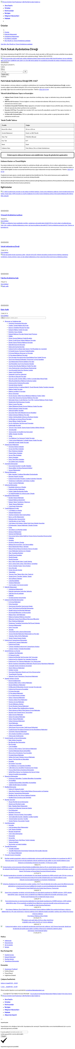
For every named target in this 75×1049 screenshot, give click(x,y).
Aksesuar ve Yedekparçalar (13, 321)
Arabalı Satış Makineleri (12, 444)
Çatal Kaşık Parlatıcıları (15, 506)
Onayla (4, 1036)
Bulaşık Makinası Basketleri (17, 500)
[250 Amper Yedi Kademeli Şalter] (37, 928)
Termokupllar (13, 429)
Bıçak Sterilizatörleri (15, 680)
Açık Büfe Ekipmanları (11, 463)
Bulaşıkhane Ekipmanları (12, 495)
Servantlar (12, 838)
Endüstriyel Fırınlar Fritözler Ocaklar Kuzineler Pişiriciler (25, 478)
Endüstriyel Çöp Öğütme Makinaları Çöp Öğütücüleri (25, 661)
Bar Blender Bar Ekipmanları (17, 742)
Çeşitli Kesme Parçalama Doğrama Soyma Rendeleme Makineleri (28, 729)
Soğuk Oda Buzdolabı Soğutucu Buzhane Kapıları (23, 417)
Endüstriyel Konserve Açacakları (18, 689)
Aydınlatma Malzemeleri (16, 589)
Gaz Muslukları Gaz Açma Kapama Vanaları (21, 364)
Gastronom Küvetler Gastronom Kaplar (21, 606)
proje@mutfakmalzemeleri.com (35, 990)
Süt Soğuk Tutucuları (15, 763)
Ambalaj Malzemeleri (15, 512)
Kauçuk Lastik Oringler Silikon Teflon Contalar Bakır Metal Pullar (28, 378)
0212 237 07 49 (44, 89)
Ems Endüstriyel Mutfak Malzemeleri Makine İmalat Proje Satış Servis (51, 993)
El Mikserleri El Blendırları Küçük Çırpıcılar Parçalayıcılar (25, 687)
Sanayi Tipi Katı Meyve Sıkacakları (19, 759)
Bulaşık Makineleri (10, 957)
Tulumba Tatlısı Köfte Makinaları (18, 636)
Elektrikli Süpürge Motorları (17, 344)
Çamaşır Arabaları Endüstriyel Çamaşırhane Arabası (24, 646)
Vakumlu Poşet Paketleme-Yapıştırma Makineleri (23, 676)
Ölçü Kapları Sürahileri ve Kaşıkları (19, 733)
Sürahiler (11, 761)
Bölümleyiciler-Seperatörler (17, 519)
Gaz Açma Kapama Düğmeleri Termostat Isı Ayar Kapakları (26, 359)
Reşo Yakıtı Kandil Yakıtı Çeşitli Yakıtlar (20, 561)
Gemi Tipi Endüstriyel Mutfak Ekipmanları (21, 608)
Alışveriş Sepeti (11, 1015)
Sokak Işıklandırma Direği (10, 246)
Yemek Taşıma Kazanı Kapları (17, 638)
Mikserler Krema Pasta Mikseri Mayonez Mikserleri (24, 619)
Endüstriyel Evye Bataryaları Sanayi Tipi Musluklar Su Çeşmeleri (28, 349)
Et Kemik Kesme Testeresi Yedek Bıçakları (21, 351)
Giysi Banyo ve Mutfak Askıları (18, 529)
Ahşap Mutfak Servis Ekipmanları (18, 802)
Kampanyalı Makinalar (15, 534)
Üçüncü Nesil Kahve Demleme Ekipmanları (21, 770)
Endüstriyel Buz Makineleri (17, 489)
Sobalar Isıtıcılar (13, 670)
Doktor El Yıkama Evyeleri (16, 789)
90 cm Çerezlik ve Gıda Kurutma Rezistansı (37, 905)
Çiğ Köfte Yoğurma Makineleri (18, 731)
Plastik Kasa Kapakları (15, 555)
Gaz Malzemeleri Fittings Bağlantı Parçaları (21, 361)
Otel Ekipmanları (10, 823)
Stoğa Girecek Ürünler (15, 570)
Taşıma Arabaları (13, 842)
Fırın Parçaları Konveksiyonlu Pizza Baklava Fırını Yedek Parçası (27, 357)
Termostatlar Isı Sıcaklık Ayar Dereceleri (21, 432)
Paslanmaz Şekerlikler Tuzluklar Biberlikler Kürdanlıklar (25, 778)
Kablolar (11, 595)
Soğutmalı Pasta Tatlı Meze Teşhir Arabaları (22, 840)
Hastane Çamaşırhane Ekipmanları (19, 793)
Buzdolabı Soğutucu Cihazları (17, 487)
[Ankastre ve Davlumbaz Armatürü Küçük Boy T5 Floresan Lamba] (37, 860)
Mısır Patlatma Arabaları (16, 451)
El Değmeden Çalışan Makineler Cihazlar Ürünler (23, 525)
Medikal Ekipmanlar (10, 787)
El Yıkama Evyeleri (14, 655)
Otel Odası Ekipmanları (15, 833)
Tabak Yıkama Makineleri (16, 504)
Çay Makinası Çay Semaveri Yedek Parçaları (22, 438)
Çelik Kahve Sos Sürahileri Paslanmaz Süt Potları (23, 767)
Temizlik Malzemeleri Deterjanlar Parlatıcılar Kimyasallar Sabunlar (28, 850)
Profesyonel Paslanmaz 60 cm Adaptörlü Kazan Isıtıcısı (37, 896)
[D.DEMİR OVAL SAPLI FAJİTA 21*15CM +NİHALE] (37, 920)
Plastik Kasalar (13, 557)
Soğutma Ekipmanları (11, 485)
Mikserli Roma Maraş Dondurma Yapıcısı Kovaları (23, 548)
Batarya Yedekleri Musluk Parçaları (19, 327)
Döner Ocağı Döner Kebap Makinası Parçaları (22, 340)
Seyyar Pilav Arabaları (15, 455)
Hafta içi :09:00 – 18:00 (9, 983)
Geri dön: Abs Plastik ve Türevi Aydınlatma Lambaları (17, 44)
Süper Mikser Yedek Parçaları (17, 421)
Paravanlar (12, 836)
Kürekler (11, 540)
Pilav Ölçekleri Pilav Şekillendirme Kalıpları (21, 708)
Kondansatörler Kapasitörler (17, 597)
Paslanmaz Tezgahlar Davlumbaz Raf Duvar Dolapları (24, 623)
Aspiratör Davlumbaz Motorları (18, 323)
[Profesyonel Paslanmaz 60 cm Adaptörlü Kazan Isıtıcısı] (37, 894)
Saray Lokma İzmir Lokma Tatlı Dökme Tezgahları (23, 563)
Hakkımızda (8, 940)
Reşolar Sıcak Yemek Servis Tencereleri (20, 712)
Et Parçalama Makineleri (16, 693)
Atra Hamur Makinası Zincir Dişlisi (37, 916)
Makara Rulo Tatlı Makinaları (17, 614)
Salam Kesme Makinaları (16, 714)
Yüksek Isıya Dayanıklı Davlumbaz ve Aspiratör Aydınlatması (37, 879)
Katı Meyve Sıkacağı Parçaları (17, 376)
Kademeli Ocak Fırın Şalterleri (17, 374)
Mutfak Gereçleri (10, 799)
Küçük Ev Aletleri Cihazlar (16, 542)
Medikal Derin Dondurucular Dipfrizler (20, 797)
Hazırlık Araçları (9, 955)
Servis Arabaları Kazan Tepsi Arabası (20, 566)
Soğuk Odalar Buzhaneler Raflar (18, 491)
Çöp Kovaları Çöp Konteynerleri (18, 585)
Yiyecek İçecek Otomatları (13, 855)
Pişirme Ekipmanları (10, 472)
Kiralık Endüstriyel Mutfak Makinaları (20, 610)
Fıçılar (10, 527)
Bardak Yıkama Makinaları (16, 497)
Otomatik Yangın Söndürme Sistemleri (20, 665)
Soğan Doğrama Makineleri (17, 721)
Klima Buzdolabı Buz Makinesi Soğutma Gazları (22, 381)
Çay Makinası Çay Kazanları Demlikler (20, 765)
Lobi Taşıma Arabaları (15, 829)
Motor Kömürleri (14, 393)
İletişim (7, 13)
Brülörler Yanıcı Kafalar (15, 332)
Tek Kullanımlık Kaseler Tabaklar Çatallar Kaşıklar (23, 816)
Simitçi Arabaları (13, 457)
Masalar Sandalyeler (15, 831)
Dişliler (11, 336)
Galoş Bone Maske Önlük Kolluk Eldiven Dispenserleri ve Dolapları (28, 791)
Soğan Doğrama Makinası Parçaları (19, 415)
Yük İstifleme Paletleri (15, 578)
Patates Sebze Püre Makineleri (18, 699)
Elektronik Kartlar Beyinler (17, 347)
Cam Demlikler (13, 746)
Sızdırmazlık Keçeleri (15, 425)
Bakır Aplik (5, 309)
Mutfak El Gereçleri (14, 812)
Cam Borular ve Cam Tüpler (17, 521)
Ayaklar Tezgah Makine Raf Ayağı (18, 325)
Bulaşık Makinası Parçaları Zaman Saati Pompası (23, 334)
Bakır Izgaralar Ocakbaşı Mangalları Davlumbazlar (23, 474)
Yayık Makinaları (13, 723)
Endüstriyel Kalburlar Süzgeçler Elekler (20, 808)
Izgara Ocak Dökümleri (15, 372)
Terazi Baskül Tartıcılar (15, 674)
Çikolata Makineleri (14, 582)
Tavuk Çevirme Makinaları (16, 483)
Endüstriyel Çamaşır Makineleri (18, 642)
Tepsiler (11, 629)
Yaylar (10, 436)
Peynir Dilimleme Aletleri (16, 704)
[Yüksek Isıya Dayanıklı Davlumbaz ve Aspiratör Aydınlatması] (37, 877)
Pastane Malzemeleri (15, 625)
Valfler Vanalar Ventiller (16, 434)
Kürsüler (11, 825)
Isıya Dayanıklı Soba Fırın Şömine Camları (21, 370)
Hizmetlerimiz (9, 943)
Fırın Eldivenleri (13, 810)
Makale (7, 18)
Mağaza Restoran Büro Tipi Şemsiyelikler (21, 544)
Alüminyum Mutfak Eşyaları (17, 804)
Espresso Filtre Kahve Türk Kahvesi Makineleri (23, 748)
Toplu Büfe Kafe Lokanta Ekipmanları (20, 631)
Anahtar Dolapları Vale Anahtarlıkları (19, 514)
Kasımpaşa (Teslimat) (11, 969)
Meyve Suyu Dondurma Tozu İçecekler (20, 753)
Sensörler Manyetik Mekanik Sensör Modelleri (22, 412)
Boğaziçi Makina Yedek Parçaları (18, 330)
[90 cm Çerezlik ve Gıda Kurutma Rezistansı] (37, 903)
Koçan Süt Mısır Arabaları (16, 449)
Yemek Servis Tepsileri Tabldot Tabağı (20, 576)
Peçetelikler (12, 780)
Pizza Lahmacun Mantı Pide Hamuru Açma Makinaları (24, 710)
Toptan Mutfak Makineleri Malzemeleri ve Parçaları (24, 634)
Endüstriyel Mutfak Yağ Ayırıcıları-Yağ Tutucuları (23, 657)
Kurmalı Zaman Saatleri (15, 385)
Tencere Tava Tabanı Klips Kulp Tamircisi (21, 574)
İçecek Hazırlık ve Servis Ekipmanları (15, 738)
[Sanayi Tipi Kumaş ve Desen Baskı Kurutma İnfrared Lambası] (37, 869)
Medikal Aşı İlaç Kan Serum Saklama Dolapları (22, 795)
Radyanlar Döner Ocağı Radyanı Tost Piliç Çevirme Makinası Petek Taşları (31, 400)
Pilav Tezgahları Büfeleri (16, 553)
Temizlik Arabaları (14, 848)
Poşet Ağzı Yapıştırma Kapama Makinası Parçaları (23, 398)
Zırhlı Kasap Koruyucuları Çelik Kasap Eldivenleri (23, 727)
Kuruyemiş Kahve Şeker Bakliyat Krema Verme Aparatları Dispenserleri (30, 536)
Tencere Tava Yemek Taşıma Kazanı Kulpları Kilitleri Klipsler (26, 427)
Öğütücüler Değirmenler (16, 736)
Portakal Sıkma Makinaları (16, 755)
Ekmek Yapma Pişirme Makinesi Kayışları (21, 342)
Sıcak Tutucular (13, 627)
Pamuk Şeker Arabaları (15, 453)
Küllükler (11, 538)
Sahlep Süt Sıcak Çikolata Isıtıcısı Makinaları (22, 757)
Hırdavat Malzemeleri (15, 532)
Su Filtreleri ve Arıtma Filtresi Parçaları (20, 419)
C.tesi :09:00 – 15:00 (9, 986)
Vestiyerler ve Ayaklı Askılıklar (18, 844)
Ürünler (8, 8)
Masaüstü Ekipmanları (11, 776)
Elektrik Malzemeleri (11, 587)
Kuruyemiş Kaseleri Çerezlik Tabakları (20, 466)
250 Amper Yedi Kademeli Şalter (37, 930)
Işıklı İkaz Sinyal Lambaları (16, 593)
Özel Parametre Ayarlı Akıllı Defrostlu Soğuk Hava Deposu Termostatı (38, 888)
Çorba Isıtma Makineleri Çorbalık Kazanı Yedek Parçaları (25, 440)
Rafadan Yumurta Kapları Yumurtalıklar (20, 814)
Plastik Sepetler (13, 559)
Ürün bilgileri (4, 221)
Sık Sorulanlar (9, 945)
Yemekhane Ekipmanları (12, 961)
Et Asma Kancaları (14, 691)
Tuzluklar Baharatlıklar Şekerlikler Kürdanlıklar (22, 782)
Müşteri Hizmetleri (12, 16)
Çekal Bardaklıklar (14, 580)
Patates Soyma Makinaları (16, 702)
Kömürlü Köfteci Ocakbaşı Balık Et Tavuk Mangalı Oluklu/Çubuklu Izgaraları (31, 387)
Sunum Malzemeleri (14, 470)
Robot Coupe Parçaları (15, 404)
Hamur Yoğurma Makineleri (17, 697)
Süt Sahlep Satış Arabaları (16, 461)
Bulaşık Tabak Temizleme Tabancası (19, 502)
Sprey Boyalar (13, 568)
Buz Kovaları (12, 744)
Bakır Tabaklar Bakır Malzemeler (18, 806)
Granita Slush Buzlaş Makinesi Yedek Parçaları (22, 366)
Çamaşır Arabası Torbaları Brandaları (19, 648)
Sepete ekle (5, 74)
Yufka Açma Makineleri (15, 725)
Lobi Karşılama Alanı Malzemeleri (18, 827)
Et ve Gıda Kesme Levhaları (17, 695)
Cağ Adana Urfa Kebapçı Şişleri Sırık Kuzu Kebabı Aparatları (27, 523)
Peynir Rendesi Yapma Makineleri (19, 706)
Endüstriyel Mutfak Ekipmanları (14, 600)
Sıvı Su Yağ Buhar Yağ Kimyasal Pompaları (21, 423)
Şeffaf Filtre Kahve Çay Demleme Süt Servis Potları (24, 772)
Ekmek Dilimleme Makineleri (17, 685)
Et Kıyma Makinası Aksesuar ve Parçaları (21, 353)
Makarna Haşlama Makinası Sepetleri (20, 617)
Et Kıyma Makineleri (15, 602)
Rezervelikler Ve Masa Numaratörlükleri (20, 468)
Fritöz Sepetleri (13, 604)
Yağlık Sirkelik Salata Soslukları (18, 785)
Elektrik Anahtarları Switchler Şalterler (20, 591)
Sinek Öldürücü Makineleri (17, 668)
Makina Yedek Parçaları (15, 389)
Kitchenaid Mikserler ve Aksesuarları (20, 612)
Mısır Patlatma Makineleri (16, 621)
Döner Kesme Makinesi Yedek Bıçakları (20, 338)
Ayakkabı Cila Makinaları (16, 653)
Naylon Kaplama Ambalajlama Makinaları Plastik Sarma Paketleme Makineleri (31, 663)
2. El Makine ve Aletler (15, 510)
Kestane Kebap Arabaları (16, 446)
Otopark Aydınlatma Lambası (11, 215)
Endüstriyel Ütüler (14, 644)
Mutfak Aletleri (9, 959)
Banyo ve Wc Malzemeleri (16, 517)
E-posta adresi (5, 1032)
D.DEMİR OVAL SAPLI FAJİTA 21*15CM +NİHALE (37, 922)
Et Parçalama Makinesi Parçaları (18, 355)
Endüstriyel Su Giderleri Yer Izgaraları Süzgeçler (23, 659)
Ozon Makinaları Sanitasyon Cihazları (20, 551)
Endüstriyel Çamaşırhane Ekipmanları (16, 640)
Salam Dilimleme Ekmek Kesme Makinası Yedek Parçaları (25, 406)
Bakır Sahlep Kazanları (15, 740)
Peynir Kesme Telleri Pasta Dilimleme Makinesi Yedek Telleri (27, 395)
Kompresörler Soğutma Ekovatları (19, 383)
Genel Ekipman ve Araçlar (12, 651)
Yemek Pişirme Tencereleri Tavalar (19, 821)
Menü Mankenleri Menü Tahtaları (19, 546)
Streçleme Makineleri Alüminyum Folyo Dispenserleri (24, 672)
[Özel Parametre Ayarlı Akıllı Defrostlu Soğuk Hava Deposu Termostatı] (37, 886)
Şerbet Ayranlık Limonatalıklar (18, 774)
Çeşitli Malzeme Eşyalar (12, 508)
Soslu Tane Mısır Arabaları (16, 459)
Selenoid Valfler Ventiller (16, 410)
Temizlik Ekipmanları (11, 846)
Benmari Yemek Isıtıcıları (16, 476)
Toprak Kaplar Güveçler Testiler (18, 819)
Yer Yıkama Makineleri (15, 853)
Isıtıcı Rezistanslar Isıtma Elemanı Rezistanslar (22, 368)
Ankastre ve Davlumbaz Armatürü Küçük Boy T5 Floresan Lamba (37, 862)
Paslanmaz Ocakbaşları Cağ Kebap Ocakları (22, 480)
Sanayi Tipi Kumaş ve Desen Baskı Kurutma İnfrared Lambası (37, 871)
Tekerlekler (12, 572)
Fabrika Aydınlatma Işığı (9, 278)
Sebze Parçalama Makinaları (17, 717)
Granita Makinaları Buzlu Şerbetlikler (20, 751)
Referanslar (9, 11)
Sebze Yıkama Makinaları (16, 719)
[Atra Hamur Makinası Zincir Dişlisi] (37, 913)
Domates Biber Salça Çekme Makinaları (20, 682)
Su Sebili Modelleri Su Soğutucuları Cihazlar (22, 493)
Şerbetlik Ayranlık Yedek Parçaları (19, 442)
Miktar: (3, 69)
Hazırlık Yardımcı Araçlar (12, 678)
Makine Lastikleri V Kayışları (17, 391)
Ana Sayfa (8, 5)
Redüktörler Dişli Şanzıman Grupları (19, 402)
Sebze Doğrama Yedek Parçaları (18, 408)
